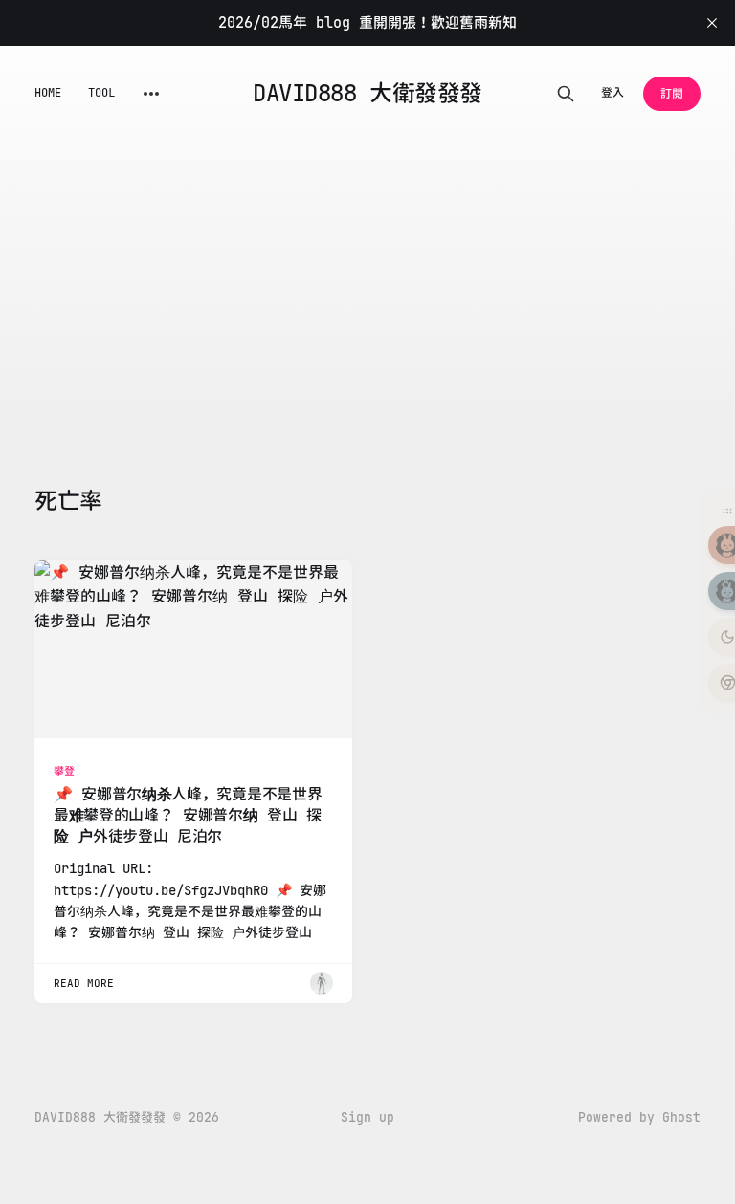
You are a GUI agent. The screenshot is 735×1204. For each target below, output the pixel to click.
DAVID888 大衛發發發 (367, 93)
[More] (151, 93)
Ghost (681, 1117)
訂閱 (671, 93)
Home (47, 92)
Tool (101, 92)
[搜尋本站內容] (565, 93)
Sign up (367, 1117)
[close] (712, 23)
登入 (612, 92)
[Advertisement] (367, 285)
